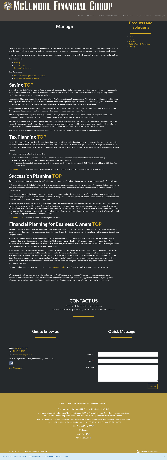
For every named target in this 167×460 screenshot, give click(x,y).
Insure (131, 39)
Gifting (132, 47)
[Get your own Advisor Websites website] (147, 451)
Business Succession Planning (26, 78)
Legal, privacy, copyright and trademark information (87, 403)
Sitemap (61, 403)
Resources (127, 16)
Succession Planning (22, 68)
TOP (28, 85)
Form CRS (88, 426)
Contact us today (16, 169)
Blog (139, 16)
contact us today (58, 267)
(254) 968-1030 (19, 351)
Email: (91, 361)
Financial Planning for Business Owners (30, 76)
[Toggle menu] (94, 16)
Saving (17, 63)
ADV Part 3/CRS (83, 438)
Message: (90, 368)
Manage (132, 41)
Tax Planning (19, 65)
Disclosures (83, 430)
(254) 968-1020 (21, 348)
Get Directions (15, 368)
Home (80, 16)
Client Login (160, 16)
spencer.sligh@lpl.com (23, 355)
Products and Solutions (107, 16)
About (89, 16)
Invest (131, 36)
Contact (147, 16)
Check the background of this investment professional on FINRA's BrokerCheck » (35, 456)
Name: (90, 354)
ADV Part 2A (82, 434)
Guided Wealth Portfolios (139, 44)
